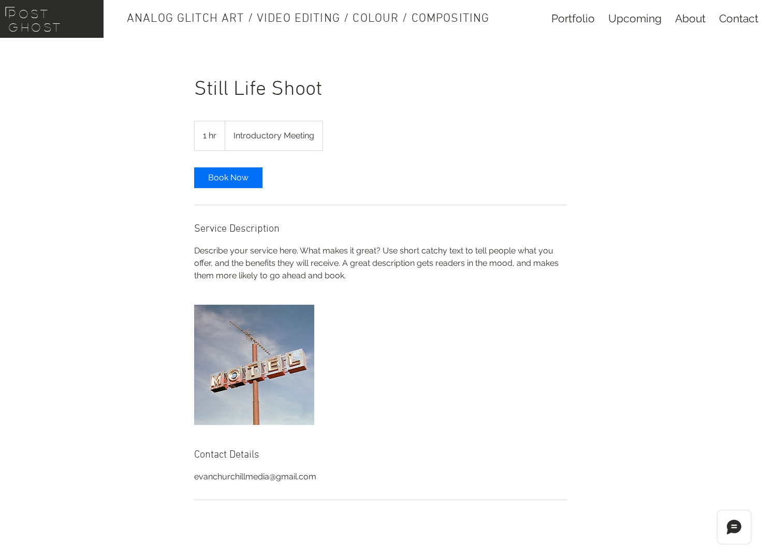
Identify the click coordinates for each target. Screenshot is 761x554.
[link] (228, 177)
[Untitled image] (254, 365)
